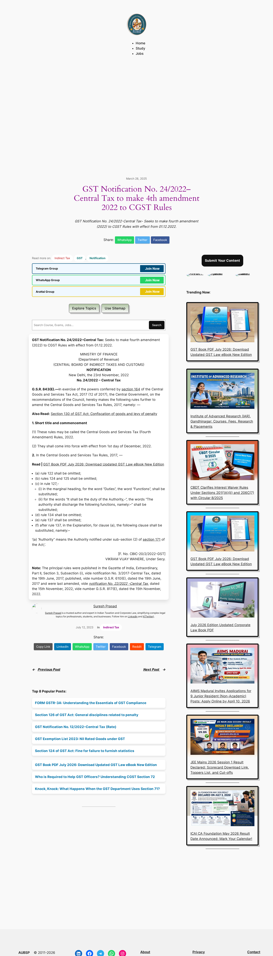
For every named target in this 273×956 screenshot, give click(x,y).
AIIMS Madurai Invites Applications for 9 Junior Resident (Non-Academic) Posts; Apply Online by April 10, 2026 (220, 696)
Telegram (154, 647)
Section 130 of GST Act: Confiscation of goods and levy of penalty (104, 414)
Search (156, 325)
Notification (98, 258)
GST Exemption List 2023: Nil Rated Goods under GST (80, 739)
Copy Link (43, 647)
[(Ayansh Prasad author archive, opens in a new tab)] (219, 274)
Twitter (142, 240)
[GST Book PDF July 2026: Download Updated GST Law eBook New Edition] (222, 325)
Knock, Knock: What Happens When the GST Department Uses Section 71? (97, 789)
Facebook (160, 240)
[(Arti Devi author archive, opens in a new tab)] (195, 274)
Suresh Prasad (105, 606)
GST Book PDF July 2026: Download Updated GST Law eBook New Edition (103, 464)
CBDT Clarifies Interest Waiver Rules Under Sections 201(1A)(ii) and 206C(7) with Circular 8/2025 (222, 492)
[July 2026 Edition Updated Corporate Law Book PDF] (222, 600)
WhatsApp (124, 240)
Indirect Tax (62, 258)
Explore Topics (84, 308)
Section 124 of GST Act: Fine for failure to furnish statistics (84, 751)
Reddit (136, 647)
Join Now (152, 269)
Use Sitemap (115, 308)
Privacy (198, 952)
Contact (253, 952)
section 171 (151, 539)
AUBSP (24, 953)
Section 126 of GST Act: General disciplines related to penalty (86, 715)
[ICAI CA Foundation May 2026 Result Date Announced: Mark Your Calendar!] (222, 809)
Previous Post (49, 669)
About (145, 952)
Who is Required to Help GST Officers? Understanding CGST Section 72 (95, 777)
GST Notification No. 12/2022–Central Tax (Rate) (75, 727)
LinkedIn (132, 616)
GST (80, 258)
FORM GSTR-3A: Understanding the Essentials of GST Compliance (90, 703)
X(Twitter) (148, 616)
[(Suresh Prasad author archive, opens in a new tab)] (247, 274)
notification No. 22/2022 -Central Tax (118, 584)
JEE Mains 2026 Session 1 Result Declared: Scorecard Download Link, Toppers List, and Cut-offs (219, 767)
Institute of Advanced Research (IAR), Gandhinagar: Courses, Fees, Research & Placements (221, 421)
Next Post (151, 669)
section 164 (131, 389)
